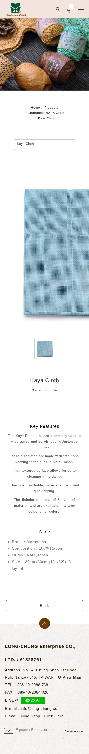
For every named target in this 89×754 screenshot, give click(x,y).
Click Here (54, 716)
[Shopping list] (69, 10)
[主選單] (81, 9)
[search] (58, 9)
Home (35, 107)
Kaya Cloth (46, 118)
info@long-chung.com (41, 708)
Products (51, 107)
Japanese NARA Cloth (46, 113)
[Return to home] (15, 9)
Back (44, 605)
